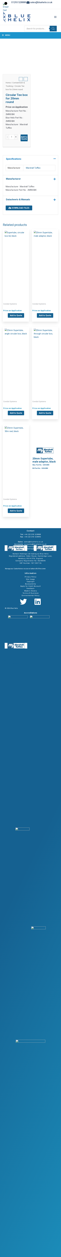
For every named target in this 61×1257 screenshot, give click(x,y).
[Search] (53, 28)
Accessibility (30, 584)
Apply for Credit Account (30, 586)
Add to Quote (24, 138)
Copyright (30, 581)
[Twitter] (23, 601)
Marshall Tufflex (33, 168)
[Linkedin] (37, 601)
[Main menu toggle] (55, 17)
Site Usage (30, 579)
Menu (7, 35)
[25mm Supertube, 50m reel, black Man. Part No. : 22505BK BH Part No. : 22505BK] (16, 456)
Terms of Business (31, 593)
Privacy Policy (30, 577)
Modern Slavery (30, 591)
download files (20, 208)
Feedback (30, 588)
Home (8, 83)
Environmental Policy (30, 595)
